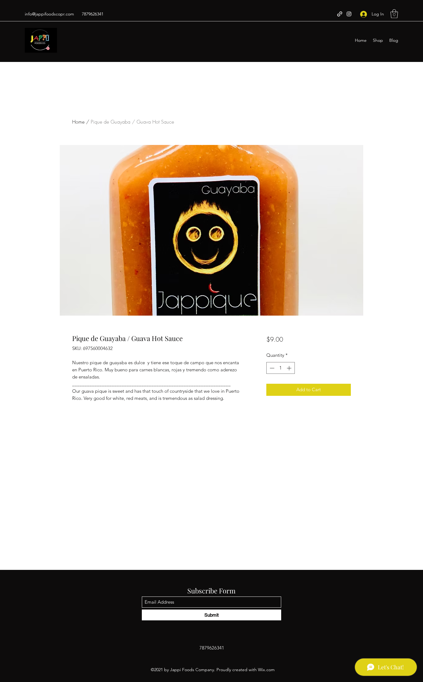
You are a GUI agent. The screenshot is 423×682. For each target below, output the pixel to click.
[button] (394, 13)
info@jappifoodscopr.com (49, 14)
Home (78, 121)
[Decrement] (271, 368)
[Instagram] (349, 14)
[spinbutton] (280, 368)
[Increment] (290, 368)
